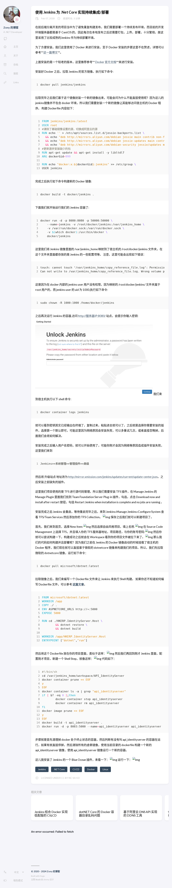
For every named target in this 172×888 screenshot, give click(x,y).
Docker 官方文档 (105, 62)
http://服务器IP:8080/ (92, 316)
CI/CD (76, 769)
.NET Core (59, 769)
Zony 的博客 (10, 27)
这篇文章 (78, 584)
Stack (38, 879)
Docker (91, 769)
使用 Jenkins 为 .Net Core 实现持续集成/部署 (72, 12)
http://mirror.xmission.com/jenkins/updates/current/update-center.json (113, 477)
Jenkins (42, 769)
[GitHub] (5, 39)
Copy (159, 85)
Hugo (42, 876)
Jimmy (46, 879)
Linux (105, 769)
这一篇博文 (50, 52)
